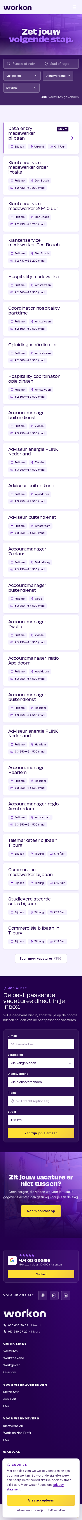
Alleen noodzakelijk (30, 1510)
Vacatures (10, 1351)
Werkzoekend (13, 1358)
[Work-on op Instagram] (54, 1295)
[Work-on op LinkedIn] (65, 1295)
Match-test (11, 1392)
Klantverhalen (13, 1426)
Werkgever (11, 1365)
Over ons (10, 1372)
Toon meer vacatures (41, 958)
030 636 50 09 (25, 1325)
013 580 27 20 (24, 1331)
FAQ (6, 1406)
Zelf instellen (56, 1510)
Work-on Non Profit (17, 1433)
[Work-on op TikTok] (42, 1295)
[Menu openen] (75, 7)
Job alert (9, 1399)
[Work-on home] (17, 7)
